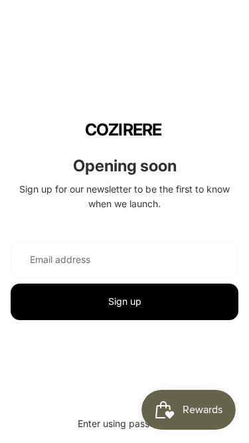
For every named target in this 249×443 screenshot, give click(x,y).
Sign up (124, 301)
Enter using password (124, 423)
